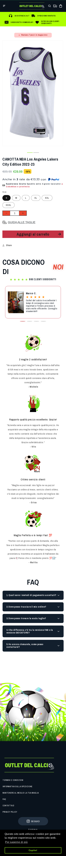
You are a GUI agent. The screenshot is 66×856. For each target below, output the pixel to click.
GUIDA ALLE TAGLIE (21, 222)
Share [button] (9, 245)
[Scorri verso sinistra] (23, 152)
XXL (47, 197)
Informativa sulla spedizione (18, 786)
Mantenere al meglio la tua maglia (21, 793)
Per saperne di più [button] (16, 842)
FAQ (4, 799)
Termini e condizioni (13, 780)
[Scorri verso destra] (42, 152)
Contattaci (8, 805)
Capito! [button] (33, 850)
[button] (4, 5)
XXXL (8, 205)
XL (35, 197)
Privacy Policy (10, 812)
